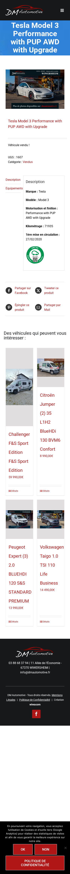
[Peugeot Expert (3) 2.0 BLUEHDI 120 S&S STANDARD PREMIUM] (19, 519)
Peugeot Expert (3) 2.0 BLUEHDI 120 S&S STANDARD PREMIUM (20, 574)
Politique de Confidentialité (34, 699)
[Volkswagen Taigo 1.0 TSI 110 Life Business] (50, 519)
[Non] (65, 848)
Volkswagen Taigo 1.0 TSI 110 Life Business (52, 565)
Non (45, 849)
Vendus (28, 162)
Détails (14, 491)
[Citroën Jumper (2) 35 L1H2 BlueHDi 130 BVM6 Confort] (50, 367)
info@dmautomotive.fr (35, 672)
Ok (23, 849)
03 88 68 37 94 (18, 663)
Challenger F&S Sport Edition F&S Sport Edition (19, 452)
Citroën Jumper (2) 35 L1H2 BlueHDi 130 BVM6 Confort (50, 422)
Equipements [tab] (13, 188)
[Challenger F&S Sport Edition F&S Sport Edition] (19, 387)
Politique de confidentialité (35, 863)
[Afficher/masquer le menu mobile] (62, 10)
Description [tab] (13, 180)
